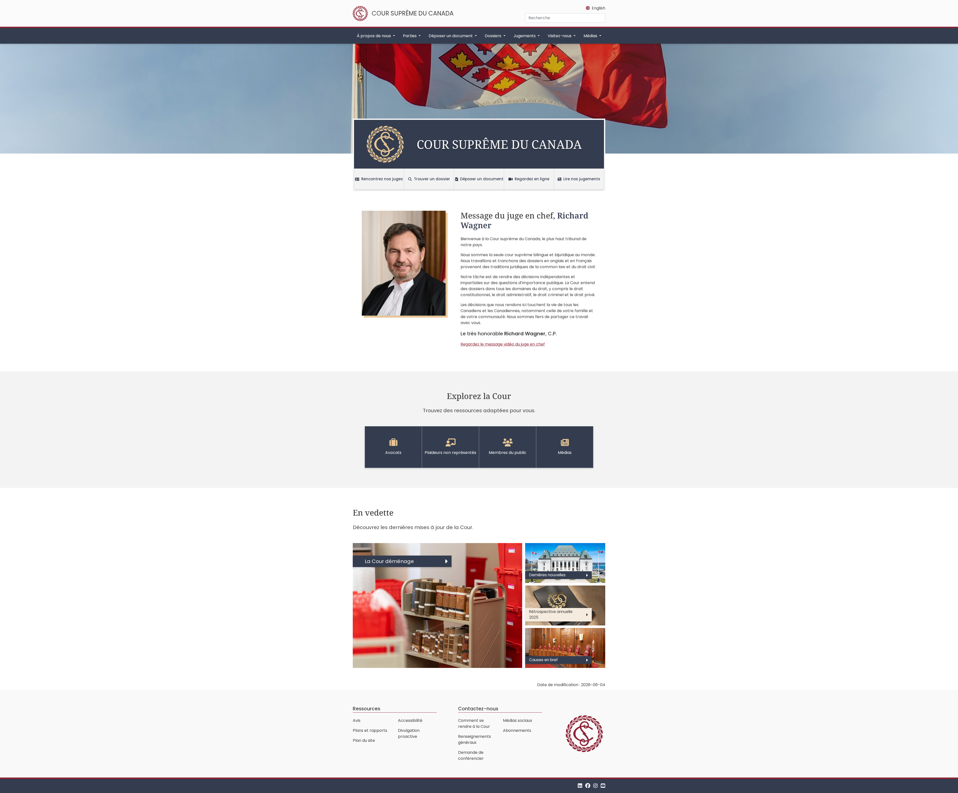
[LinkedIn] (580, 786)
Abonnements (517, 730)
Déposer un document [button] (451, 36)
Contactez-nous (478, 708)
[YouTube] (603, 786)
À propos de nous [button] (374, 36)
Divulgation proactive (409, 733)
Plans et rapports (370, 730)
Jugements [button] (525, 36)
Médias (565, 452)
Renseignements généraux (474, 739)
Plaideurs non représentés (450, 452)
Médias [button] (591, 36)
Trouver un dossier (432, 179)
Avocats (393, 452)
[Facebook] (587, 786)
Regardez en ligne (532, 179)
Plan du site (364, 740)
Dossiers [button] (493, 36)
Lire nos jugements (581, 179)
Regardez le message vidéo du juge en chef (503, 344)
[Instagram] (595, 786)
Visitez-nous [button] (560, 36)
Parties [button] (410, 36)
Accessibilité (410, 720)
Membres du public (507, 452)
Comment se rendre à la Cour (474, 723)
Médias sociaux (517, 720)
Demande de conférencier (471, 755)
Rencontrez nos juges (382, 179)
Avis (356, 720)
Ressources (366, 708)
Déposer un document (481, 179)
